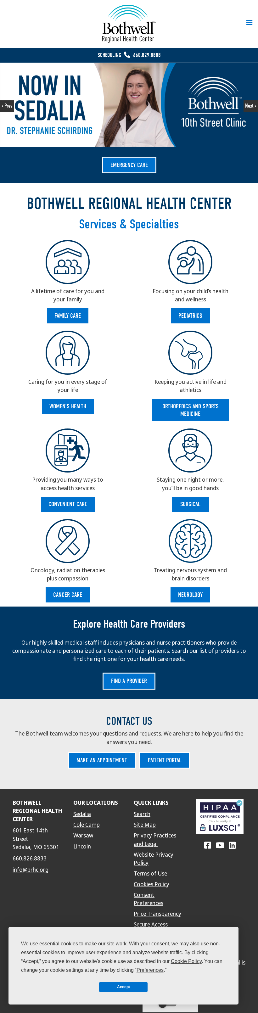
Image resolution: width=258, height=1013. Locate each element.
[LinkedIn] (232, 845)
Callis (239, 963)
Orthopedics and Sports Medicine (190, 410)
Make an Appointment (101, 760)
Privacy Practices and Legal (155, 839)
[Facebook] (207, 845)
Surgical (190, 504)
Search (142, 814)
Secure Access (151, 925)
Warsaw (83, 835)
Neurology (190, 594)
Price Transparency (157, 914)
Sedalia (82, 814)
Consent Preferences (148, 899)
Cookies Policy (151, 884)
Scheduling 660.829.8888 (129, 55)
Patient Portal (165, 760)
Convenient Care (67, 504)
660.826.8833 (30, 858)
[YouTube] (220, 845)
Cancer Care (67, 594)
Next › (250, 106)
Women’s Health (67, 406)
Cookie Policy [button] (186, 961)
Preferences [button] (150, 970)
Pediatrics (190, 315)
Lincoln (82, 846)
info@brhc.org (30, 870)
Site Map (145, 825)
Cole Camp (86, 825)
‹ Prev (7, 106)
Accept (123, 987)
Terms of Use (150, 874)
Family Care (67, 315)
